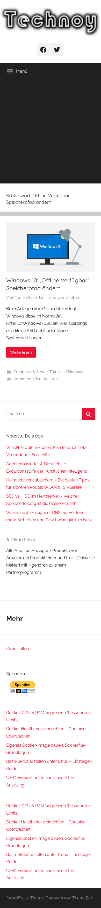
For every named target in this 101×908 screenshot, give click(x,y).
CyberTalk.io (17, 648)
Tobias (74, 297)
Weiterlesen (21, 352)
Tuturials (56, 372)
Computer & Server (30, 372)
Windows (74, 372)
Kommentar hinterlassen (35, 379)
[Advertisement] (50, 132)
